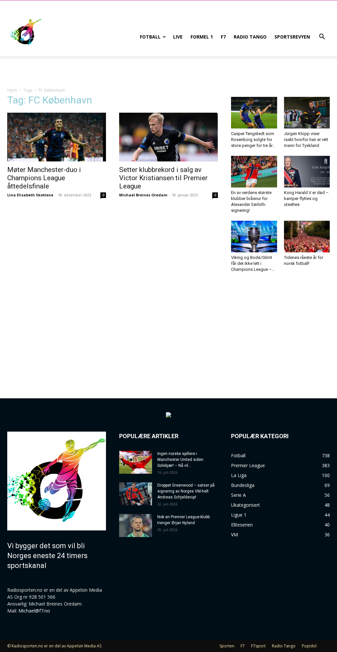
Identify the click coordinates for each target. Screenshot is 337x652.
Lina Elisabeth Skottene (30, 194)
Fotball (150, 37)
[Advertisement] (280, 329)
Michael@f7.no (34, 611)
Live (178, 37)
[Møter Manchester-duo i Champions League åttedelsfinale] (56, 137)
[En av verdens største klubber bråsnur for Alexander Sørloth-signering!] (254, 171)
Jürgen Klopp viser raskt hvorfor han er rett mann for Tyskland (306, 139)
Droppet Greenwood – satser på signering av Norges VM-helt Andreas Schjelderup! (186, 491)
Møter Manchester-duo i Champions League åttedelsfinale (44, 178)
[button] (322, 37)
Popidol (309, 646)
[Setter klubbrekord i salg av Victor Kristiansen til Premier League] (168, 137)
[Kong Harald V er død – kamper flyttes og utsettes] (307, 171)
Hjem (12, 90)
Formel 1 (202, 37)
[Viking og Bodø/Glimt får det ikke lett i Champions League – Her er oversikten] (254, 236)
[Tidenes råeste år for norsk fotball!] (307, 236)
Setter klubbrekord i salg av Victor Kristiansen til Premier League (163, 178)
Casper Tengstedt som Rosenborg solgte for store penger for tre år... (253, 139)
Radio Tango (250, 37)
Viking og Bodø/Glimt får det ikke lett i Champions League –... (253, 263)
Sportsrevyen (292, 37)
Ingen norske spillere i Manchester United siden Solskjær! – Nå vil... (180, 459)
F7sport (258, 646)
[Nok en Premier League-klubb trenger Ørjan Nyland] (135, 525)
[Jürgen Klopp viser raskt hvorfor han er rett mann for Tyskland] (307, 112)
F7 (223, 37)
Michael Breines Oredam (143, 194)
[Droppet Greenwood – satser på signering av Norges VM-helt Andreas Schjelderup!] (135, 493)
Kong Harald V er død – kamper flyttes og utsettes (306, 198)
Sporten (227, 646)
